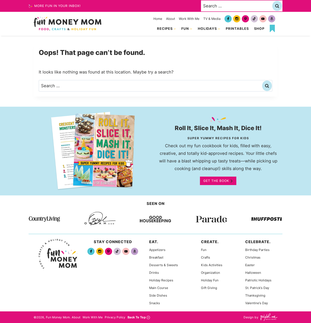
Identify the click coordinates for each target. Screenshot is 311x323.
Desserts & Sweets (163, 265)
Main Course (158, 288)
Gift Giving (209, 288)
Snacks (154, 303)
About (170, 19)
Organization (210, 273)
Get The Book (216, 181)
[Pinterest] (245, 18)
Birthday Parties (257, 250)
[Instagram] (236, 18)
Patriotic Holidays (258, 280)
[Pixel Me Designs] (267, 317)
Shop (259, 28)
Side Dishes (158, 295)
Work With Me (189, 19)
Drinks (154, 273)
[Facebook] (228, 18)
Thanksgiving (255, 295)
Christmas (252, 257)
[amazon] (271, 18)
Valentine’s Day (256, 303)
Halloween (253, 273)
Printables (237, 28)
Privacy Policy (115, 317)
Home (157, 19)
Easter (250, 265)
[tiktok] (254, 18)
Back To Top (137, 317)
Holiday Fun (210, 280)
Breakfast (156, 257)
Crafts (205, 257)
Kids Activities (211, 265)
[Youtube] (263, 18)
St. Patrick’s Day (257, 288)
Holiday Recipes (161, 280)
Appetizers (157, 250)
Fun (203, 250)
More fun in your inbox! (57, 6)
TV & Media (211, 19)
